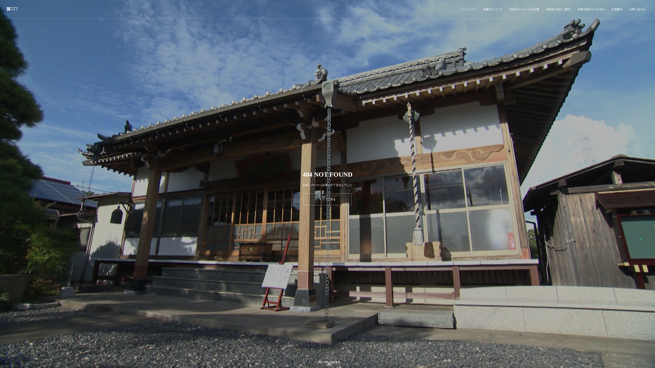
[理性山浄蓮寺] (12, 9)
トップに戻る (327, 199)
